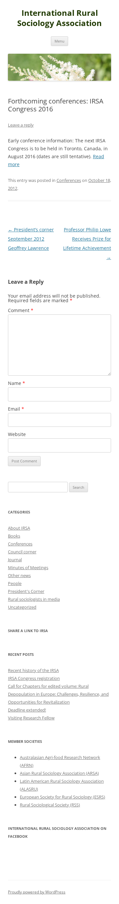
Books (14, 536)
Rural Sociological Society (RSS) (50, 805)
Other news (19, 575)
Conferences (69, 180)
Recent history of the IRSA (33, 670)
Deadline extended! (27, 710)
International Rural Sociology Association (59, 18)
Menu (59, 41)
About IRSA (19, 528)
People (14, 583)
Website (17, 434)
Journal (15, 560)
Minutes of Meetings (28, 567)
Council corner (22, 552)
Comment (20, 310)
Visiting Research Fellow (31, 718)
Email (16, 409)
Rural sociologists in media (34, 599)
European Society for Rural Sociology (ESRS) (62, 797)
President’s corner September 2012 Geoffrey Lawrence (31, 238)
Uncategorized (22, 607)
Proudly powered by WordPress (36, 892)
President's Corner (26, 591)
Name (16, 383)
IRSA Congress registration (34, 678)
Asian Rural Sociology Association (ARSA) (59, 773)
